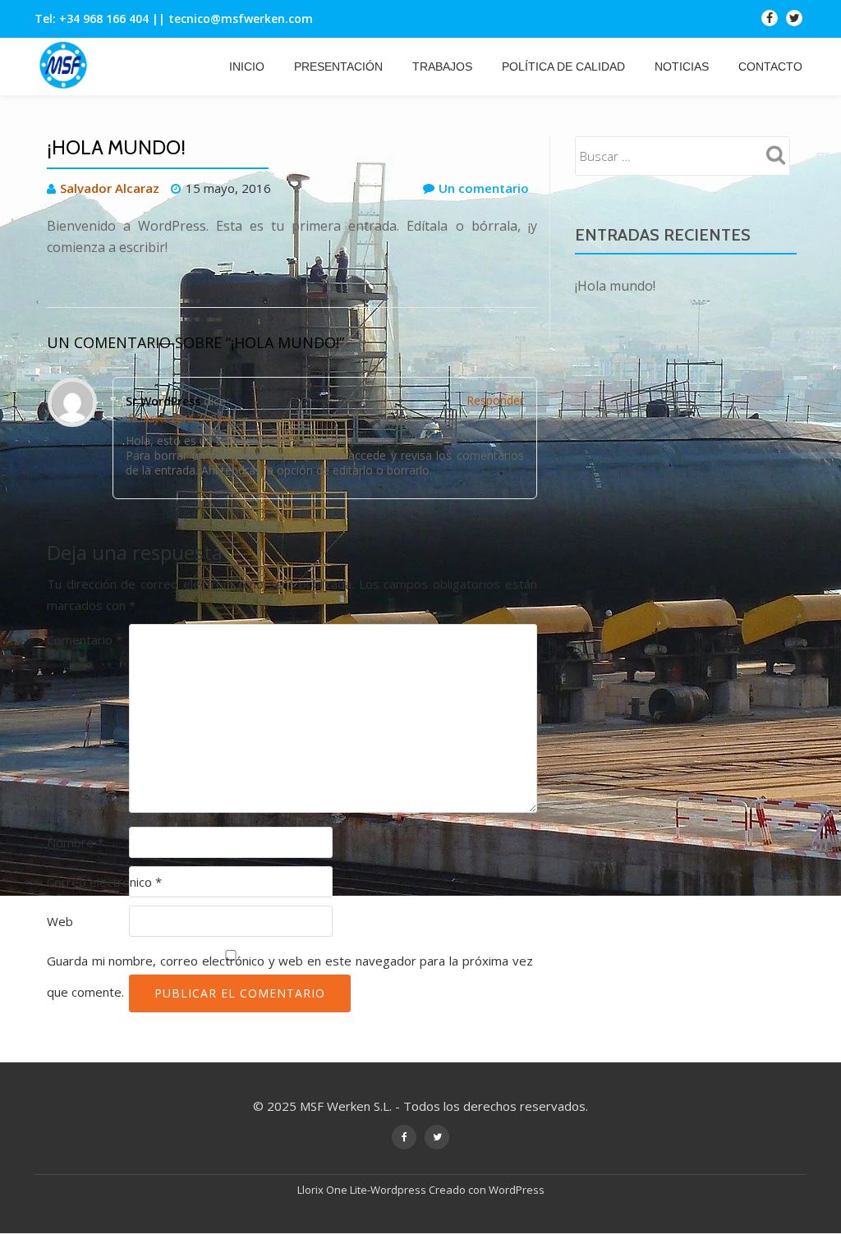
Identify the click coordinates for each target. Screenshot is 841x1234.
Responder (495, 400)
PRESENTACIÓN (338, 66)
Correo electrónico (104, 882)
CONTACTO (770, 66)
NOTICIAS (682, 66)
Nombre (75, 842)
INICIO (246, 66)
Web (60, 921)
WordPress (517, 1189)
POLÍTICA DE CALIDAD (563, 66)
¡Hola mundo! (615, 286)
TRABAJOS (442, 66)
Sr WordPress (163, 401)
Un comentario (484, 188)
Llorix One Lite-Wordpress (363, 1189)
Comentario (84, 639)
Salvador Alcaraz (109, 188)
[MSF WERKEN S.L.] (65, 66)
